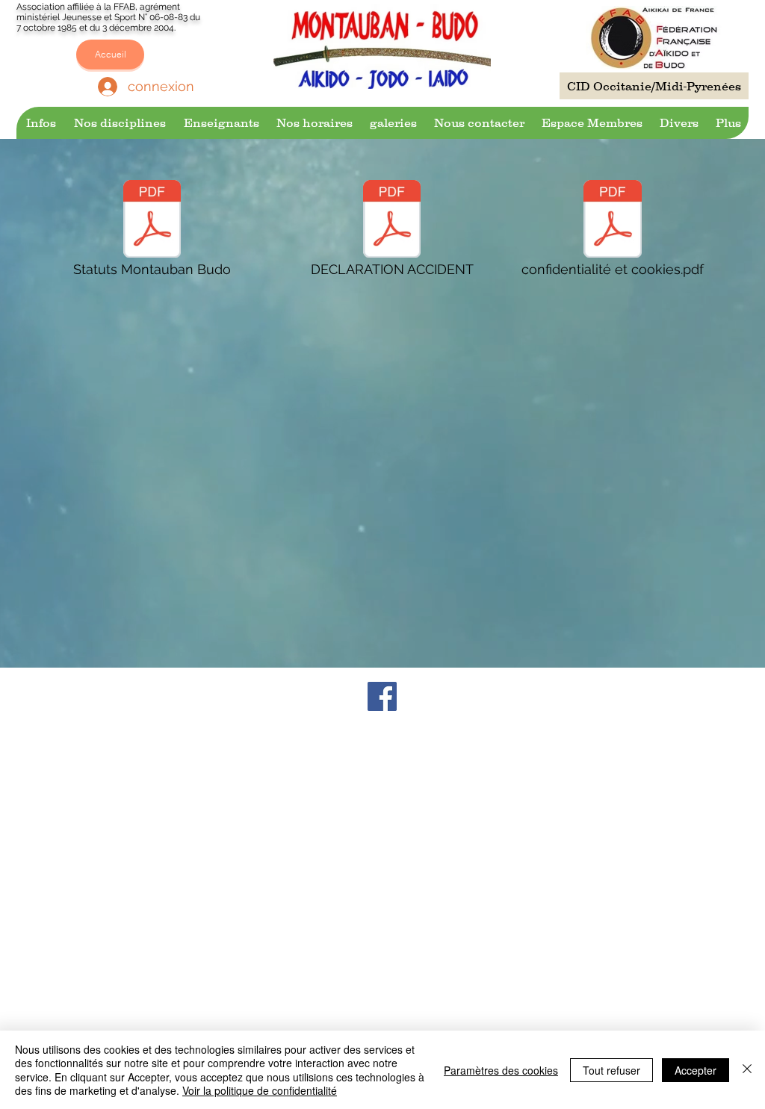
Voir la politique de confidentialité (259, 1090)
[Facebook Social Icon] (382, 696)
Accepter (695, 1070)
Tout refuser (611, 1070)
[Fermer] (747, 1070)
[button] (40, 123)
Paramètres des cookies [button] (501, 1070)
